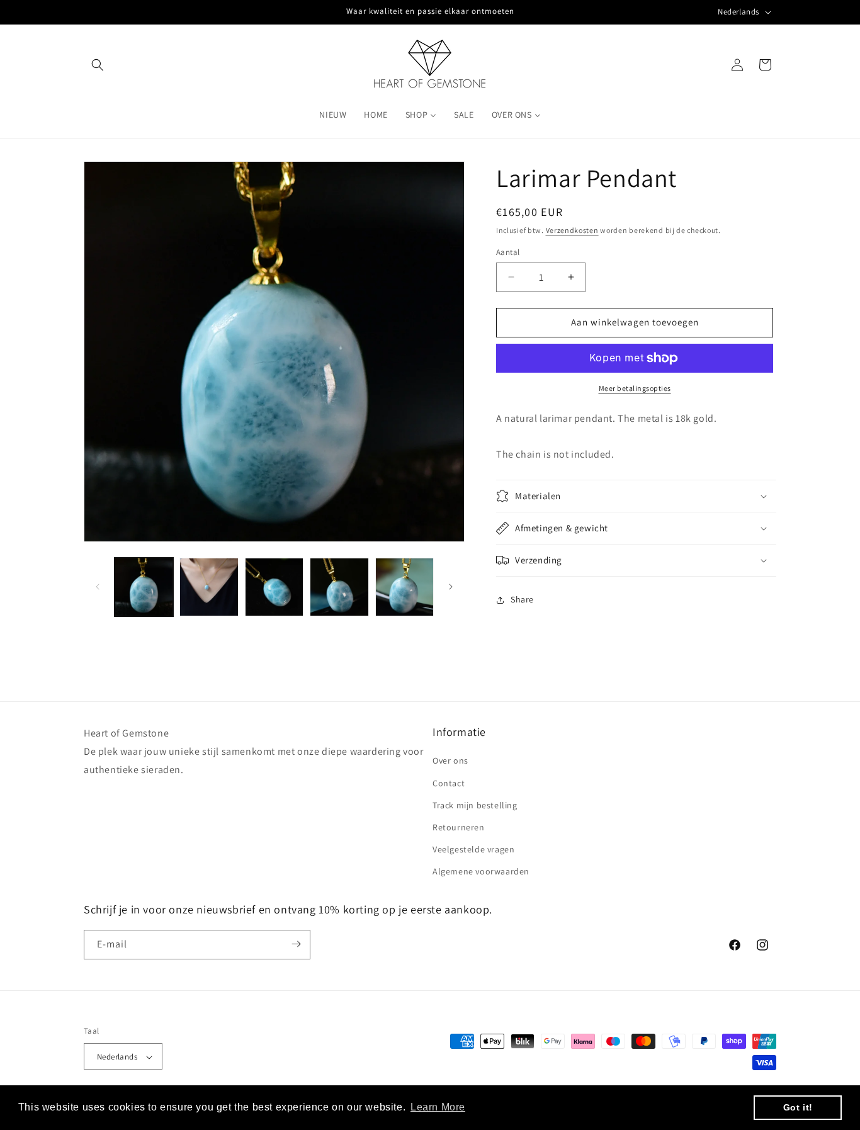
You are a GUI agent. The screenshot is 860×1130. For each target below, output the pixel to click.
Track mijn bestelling (475, 805)
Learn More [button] (437, 1107)
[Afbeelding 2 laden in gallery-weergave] (208, 587)
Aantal (507, 252)
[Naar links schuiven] (97, 587)
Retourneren (459, 827)
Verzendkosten (572, 230)
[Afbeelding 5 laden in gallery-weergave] (404, 587)
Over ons (450, 761)
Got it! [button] (798, 1107)
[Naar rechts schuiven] (451, 587)
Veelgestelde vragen (473, 849)
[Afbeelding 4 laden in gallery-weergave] (339, 587)
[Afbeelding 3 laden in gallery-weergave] (274, 587)
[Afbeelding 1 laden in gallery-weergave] (144, 587)
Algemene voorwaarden (481, 872)
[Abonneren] (296, 944)
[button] (97, 65)
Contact (449, 783)
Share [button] (522, 599)
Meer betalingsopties (635, 388)
